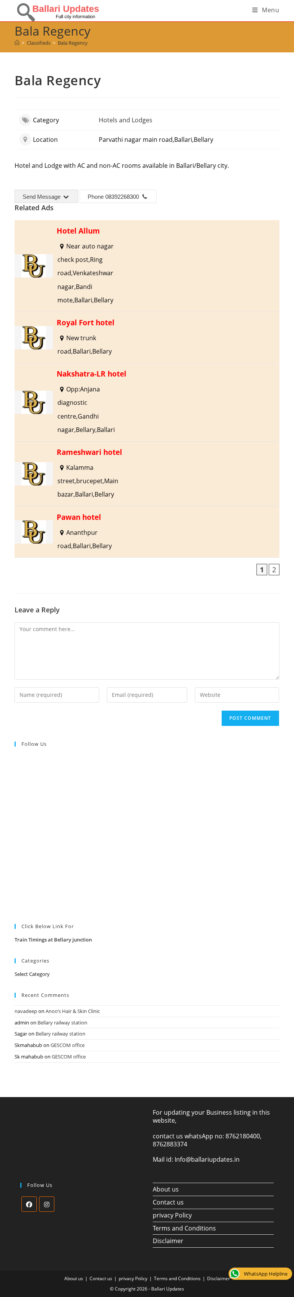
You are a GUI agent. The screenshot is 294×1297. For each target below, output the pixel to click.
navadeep (26, 1011)
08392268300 (122, 196)
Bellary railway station (62, 1022)
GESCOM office (68, 1045)
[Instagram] (46, 1204)
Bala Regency (73, 42)
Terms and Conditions (184, 1228)
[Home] (17, 42)
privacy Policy (172, 1215)
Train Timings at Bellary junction (53, 939)
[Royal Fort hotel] (147, 337)
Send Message (42, 196)
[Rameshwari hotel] (147, 474)
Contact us (168, 1202)
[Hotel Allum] (147, 266)
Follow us (34, 743)
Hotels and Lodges (125, 120)
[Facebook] (29, 1204)
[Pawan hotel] (147, 531)
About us (166, 1189)
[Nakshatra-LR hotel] (147, 402)
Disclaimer (168, 1241)
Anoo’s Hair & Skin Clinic (73, 1011)
